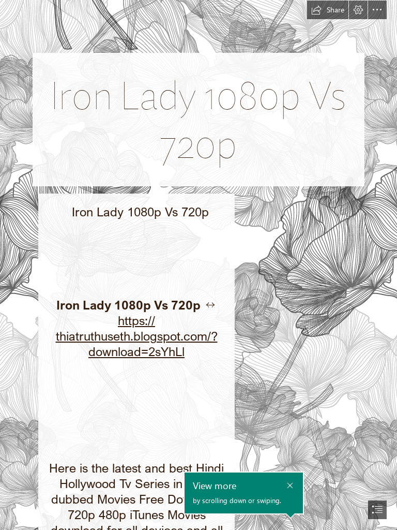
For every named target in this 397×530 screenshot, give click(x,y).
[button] (327, 10)
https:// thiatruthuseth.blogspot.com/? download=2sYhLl (137, 336)
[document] (198, 265)
